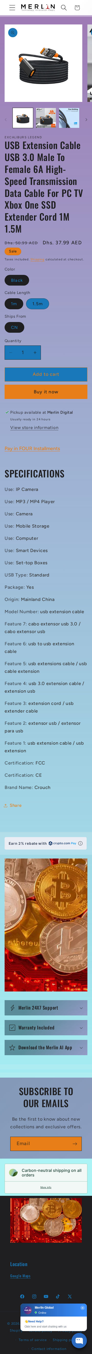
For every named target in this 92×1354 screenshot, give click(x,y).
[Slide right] (86, 119)
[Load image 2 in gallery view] (46, 118)
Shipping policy (66, 1340)
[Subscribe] (75, 1144)
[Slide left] (5, 119)
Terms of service (33, 1340)
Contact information (48, 1349)
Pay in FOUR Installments (32, 448)
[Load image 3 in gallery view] (69, 118)
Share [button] (16, 805)
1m (14, 303)
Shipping (37, 259)
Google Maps (20, 1275)
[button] (12, 8)
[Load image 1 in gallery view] (23, 118)
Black (17, 280)
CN (14, 327)
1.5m (37, 303)
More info (45, 1187)
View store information (34, 427)
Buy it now (46, 392)
